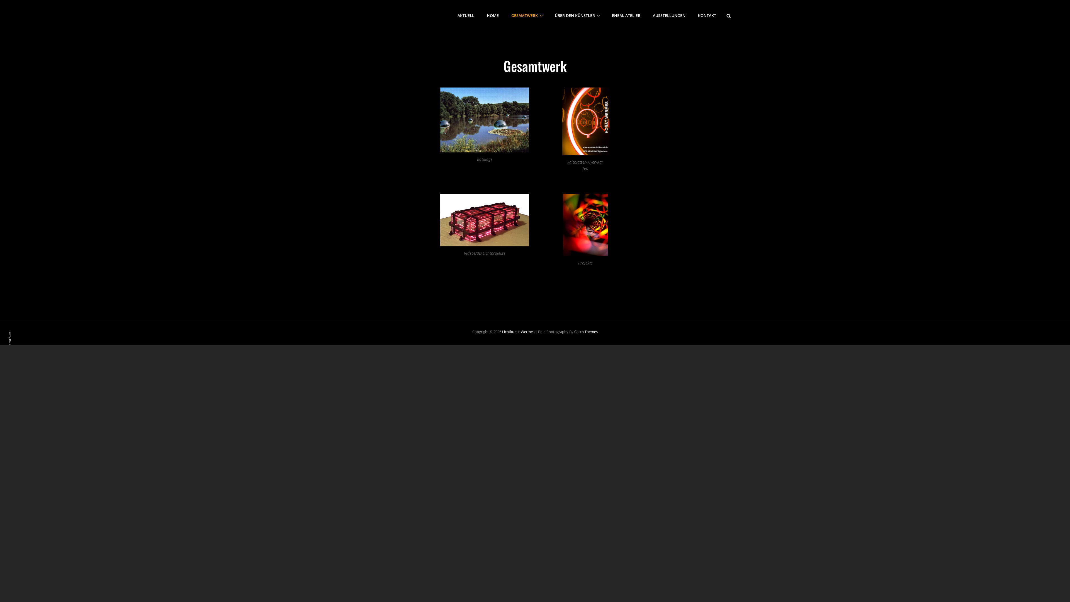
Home (493, 15)
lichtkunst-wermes (518, 331)
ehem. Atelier (626, 15)
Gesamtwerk (524, 15)
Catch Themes (586, 331)
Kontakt (707, 15)
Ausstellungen (669, 15)
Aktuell (466, 15)
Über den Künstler (575, 15)
